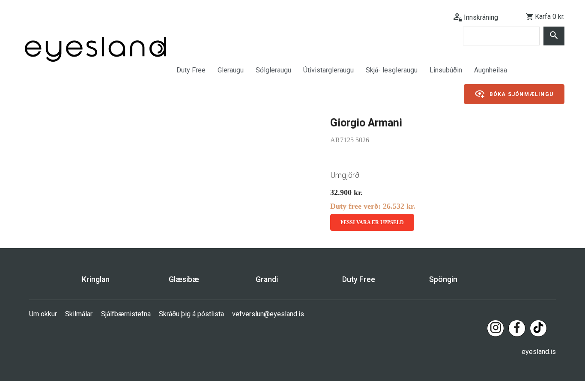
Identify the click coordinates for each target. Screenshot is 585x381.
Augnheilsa (490, 70)
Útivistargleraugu (328, 70)
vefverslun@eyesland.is (268, 314)
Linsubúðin (446, 70)
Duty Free (191, 70)
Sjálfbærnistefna (126, 314)
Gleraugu (231, 70)
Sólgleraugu (273, 70)
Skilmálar (79, 314)
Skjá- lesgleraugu (392, 70)
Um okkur (43, 314)
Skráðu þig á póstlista (191, 314)
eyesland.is (539, 352)
